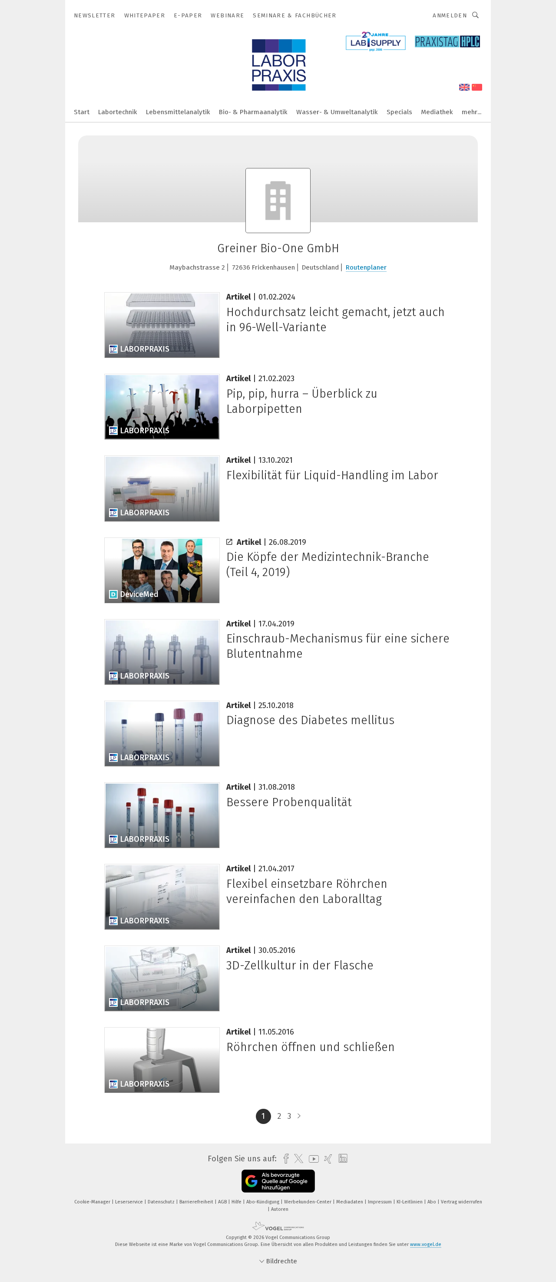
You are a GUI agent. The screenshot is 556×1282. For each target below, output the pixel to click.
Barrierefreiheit (197, 1202)
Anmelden (450, 15)
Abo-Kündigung (263, 1202)
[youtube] (311, 1158)
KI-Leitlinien (410, 1202)
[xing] (326, 1158)
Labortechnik (117, 112)
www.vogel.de (425, 1244)
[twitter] (296, 1159)
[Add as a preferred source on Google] (278, 1181)
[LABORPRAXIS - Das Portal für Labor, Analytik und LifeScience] (81, 111)
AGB (223, 1202)
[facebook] (283, 1159)
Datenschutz (162, 1202)
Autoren (279, 1209)
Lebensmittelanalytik (178, 112)
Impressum (380, 1202)
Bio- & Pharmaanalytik (253, 112)
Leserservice (129, 1202)
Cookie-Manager (93, 1202)
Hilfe (237, 1202)
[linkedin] (340, 1158)
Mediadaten (350, 1202)
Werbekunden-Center (308, 1202)
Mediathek (437, 112)
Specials (399, 112)
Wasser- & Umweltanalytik (337, 112)
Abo (432, 1202)
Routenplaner (366, 267)
